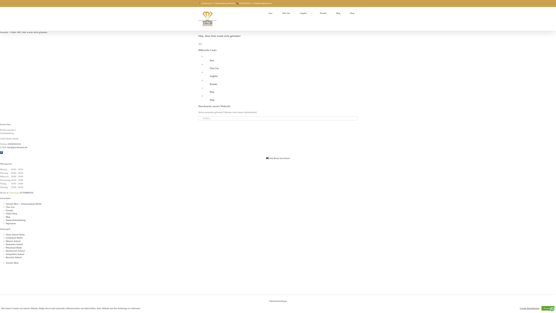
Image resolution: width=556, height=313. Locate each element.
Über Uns (214, 68)
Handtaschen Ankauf (15, 251)
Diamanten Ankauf (14, 244)
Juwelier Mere (12, 263)
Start (212, 60)
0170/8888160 (26, 193)
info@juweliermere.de (262, 3)
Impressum (11, 223)
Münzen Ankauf (13, 241)
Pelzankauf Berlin (14, 247)
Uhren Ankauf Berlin (15, 234)
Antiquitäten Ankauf (15, 254)
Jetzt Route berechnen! (279, 158)
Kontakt (213, 84)
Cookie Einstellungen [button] (529, 308)
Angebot (214, 76)
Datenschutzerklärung (16, 220)
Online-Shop (11, 213)
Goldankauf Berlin (14, 238)
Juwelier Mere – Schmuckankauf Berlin (24, 204)
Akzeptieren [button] (548, 308)
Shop (212, 100)
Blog (212, 92)
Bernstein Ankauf (14, 257)
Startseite (4, 32)
